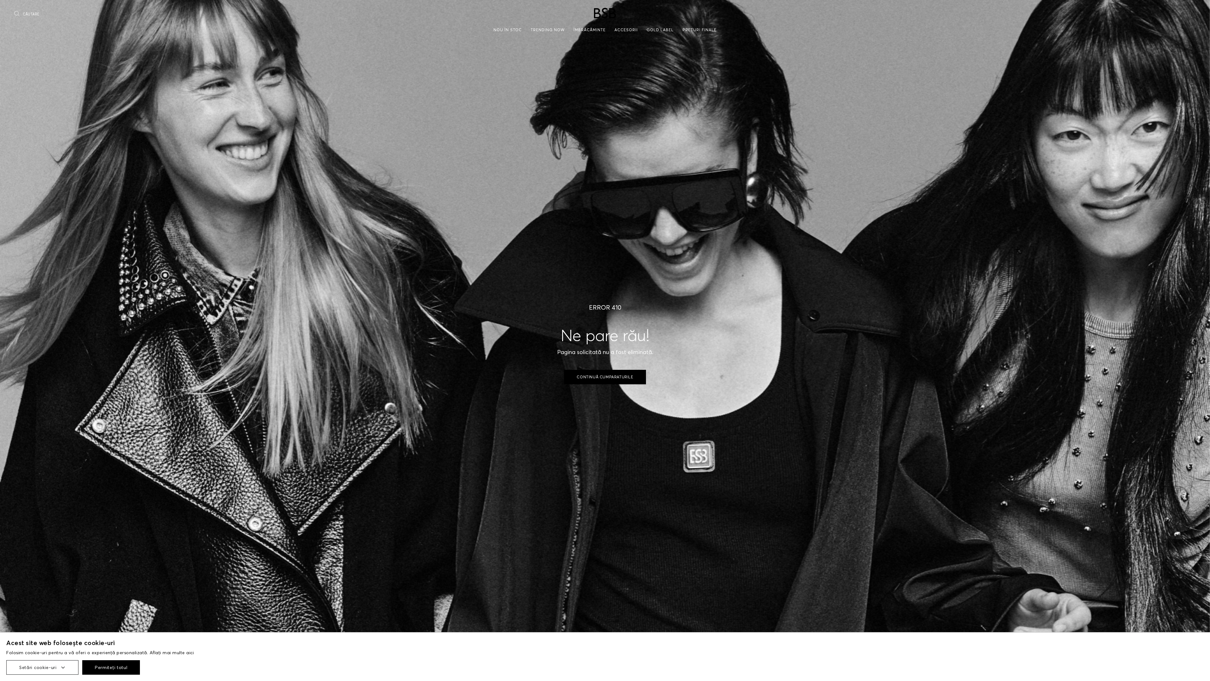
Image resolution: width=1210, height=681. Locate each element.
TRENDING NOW (548, 29)
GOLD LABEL (660, 29)
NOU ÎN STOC (507, 29)
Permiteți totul (111, 667)
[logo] (605, 13)
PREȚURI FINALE (700, 29)
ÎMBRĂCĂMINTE (589, 29)
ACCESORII (626, 29)
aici (190, 652)
